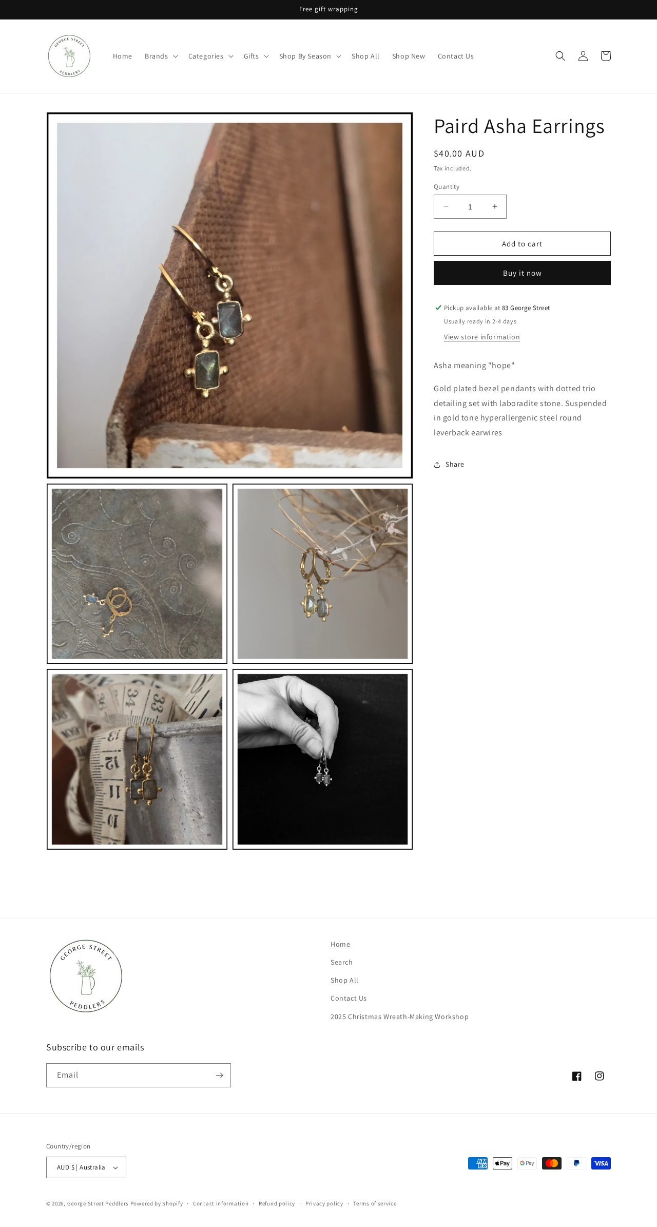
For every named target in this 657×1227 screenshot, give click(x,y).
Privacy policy (324, 1203)
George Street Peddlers (98, 1203)
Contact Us (349, 998)
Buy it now (522, 273)
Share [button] (455, 464)
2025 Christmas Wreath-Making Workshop (400, 1016)
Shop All (345, 980)
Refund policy (277, 1203)
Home (340, 944)
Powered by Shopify (156, 1203)
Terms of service (374, 1203)
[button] (160, 56)
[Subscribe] (219, 1075)
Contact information (220, 1203)
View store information (482, 336)
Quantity (446, 186)
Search (342, 962)
